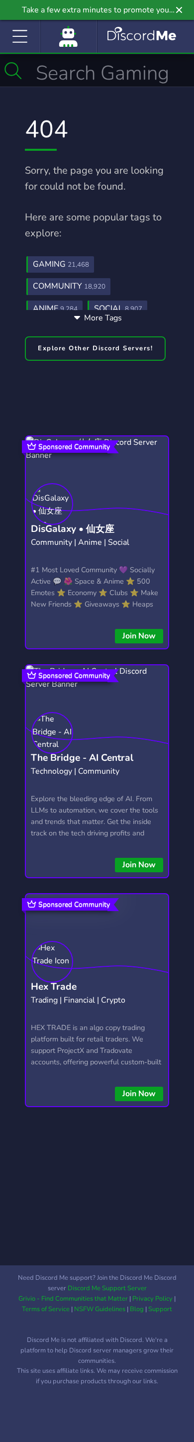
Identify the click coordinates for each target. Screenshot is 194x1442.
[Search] (13, 71)
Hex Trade (54, 986)
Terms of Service (46, 1309)
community (69, 286)
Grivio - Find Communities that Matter (73, 1298)
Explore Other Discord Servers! (95, 348)
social (118, 308)
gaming (61, 264)
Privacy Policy (152, 1298)
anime (55, 308)
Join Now (139, 635)
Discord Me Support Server (107, 1288)
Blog (137, 1309)
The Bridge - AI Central (82, 757)
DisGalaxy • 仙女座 (72, 528)
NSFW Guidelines (99, 1309)
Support (160, 1309)
